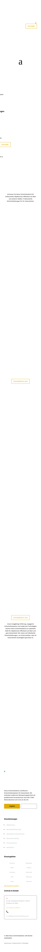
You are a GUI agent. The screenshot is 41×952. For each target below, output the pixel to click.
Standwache (10, 496)
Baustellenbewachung (16, 464)
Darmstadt (8, 547)
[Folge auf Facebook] (5, 813)
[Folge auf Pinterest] (13, 813)
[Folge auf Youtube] (20, 813)
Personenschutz (12, 843)
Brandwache (26, 480)
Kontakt (31, 26)
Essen (12, 881)
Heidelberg (8, 557)
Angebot (12, 806)
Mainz (12, 867)
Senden (28, 699)
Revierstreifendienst (13, 510)
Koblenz (8, 559)
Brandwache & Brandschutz (15, 834)
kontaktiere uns (21, 207)
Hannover (29, 881)
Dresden (8, 549)
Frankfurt (8, 552)
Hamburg (8, 554)
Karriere (29, 806)
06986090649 (20, 719)
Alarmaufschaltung (13, 838)
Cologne (8, 544)
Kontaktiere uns (20, 381)
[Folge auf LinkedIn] (17, 813)
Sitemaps (25, 943)
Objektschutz (19, 446)
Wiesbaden (29, 863)
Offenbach (29, 877)
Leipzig (7, 562)
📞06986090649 (13, 911)
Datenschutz (17, 943)
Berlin (7, 539)
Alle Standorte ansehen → (12, 886)
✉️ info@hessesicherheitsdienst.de (17, 916)
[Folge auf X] (9, 813)
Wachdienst (10, 847)
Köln (12, 877)
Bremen (7, 542)
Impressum (7, 943)
